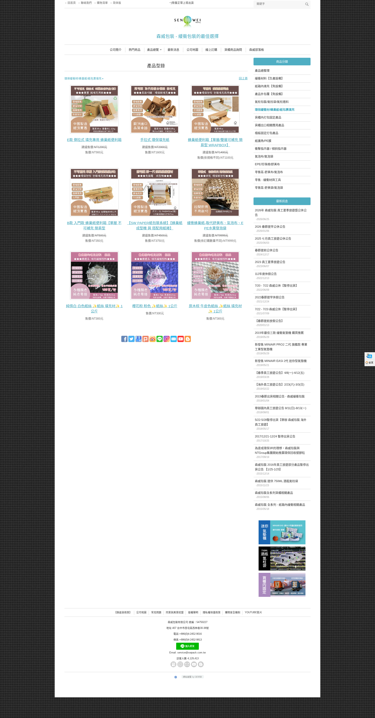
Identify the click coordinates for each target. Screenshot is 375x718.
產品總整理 (262, 70)
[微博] (152, 338)
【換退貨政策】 (123, 612)
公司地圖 (192, 49)
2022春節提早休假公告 (270, 299)
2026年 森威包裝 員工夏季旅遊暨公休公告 (281, 215)
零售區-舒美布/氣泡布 (269, 172)
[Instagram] (180, 664)
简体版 (117, 2)
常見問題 (156, 612)
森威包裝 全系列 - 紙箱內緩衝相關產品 (280, 506)
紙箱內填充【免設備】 (269, 86)
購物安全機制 (232, 612)
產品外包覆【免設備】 (269, 94)
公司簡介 (115, 49)
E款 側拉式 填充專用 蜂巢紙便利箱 (94, 140)
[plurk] (145, 338)
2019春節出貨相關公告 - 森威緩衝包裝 (280, 398)
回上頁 (243, 78)
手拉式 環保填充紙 (154, 140)
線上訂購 (211, 49)
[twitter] (131, 338)
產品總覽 (153, 49)
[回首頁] (370, 362)
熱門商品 (134, 49)
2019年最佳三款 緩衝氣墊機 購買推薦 (279, 335)
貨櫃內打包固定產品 (268, 117)
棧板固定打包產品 (266, 133)
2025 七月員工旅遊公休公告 (273, 240)
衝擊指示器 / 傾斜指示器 (271, 148)
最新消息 (173, 49)
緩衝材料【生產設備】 (269, 78)
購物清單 (102, 2)
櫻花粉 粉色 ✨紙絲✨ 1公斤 (154, 306)
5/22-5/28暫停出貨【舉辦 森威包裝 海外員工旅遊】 (280, 424)
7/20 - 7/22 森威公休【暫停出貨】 (276, 287)
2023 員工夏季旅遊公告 (270, 264)
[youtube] (181, 338)
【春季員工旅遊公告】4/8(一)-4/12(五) (279, 375)
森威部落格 (256, 49)
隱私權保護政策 (212, 612)
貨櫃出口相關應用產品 (269, 125)
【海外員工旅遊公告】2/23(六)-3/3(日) (279, 386)
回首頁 (72, 2)
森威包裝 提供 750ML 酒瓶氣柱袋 (276, 483)
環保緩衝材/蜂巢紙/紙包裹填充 (275, 109)
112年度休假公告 (266, 276)
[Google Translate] (370, 356)
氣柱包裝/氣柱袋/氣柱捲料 (272, 101)
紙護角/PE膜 (263, 140)
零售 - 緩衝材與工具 (268, 179)
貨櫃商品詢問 (233, 49)
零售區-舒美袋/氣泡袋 (269, 187)
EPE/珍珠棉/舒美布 (267, 164)
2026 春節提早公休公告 (270, 228)
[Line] (159, 338)
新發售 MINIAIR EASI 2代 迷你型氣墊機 (281, 363)
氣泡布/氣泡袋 (264, 156)
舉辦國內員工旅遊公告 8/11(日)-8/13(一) (280, 410)
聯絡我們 (86, 2)
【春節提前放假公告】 (269, 323)
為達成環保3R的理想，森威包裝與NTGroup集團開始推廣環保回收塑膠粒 (280, 452)
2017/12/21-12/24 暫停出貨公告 (275, 438)
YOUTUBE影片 (253, 612)
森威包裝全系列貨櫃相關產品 (274, 495)
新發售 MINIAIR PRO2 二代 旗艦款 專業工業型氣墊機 (281, 349)
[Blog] (188, 338)
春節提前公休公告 (266, 252)
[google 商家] (138, 338)
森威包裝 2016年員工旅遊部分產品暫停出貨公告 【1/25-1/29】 (282, 469)
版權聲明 (193, 612)
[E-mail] (174, 338)
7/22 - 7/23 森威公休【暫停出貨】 (276, 311)
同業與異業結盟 (175, 612)
